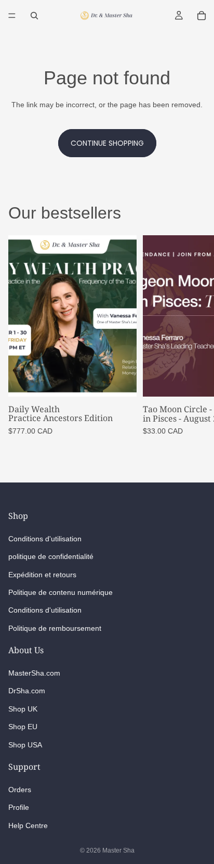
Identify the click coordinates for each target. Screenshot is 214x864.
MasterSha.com (34, 673)
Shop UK (22, 709)
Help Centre (28, 825)
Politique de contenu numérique (60, 592)
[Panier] (201, 15)
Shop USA (25, 744)
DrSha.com (26, 691)
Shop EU (22, 726)
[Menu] (12, 16)
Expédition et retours (42, 574)
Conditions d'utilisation (45, 539)
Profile (18, 807)
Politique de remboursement (54, 628)
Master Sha (118, 850)
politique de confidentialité (50, 556)
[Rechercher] (34, 15)
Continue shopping (107, 143)
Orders (19, 789)
